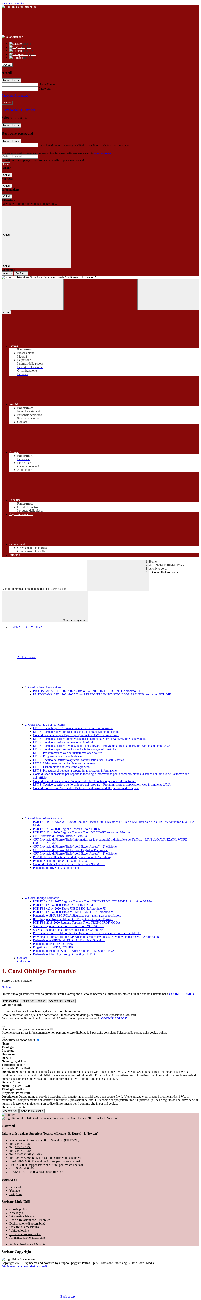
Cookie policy (18, 1209)
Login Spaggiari (102, 152)
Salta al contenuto (13, 3)
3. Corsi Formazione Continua (44, 818)
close (6, 312)
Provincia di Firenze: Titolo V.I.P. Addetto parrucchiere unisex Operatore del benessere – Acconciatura (96, 936)
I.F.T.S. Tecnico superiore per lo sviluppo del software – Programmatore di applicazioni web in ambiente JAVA (102, 745)
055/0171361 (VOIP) (28, 1154)
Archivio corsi (158, 568)
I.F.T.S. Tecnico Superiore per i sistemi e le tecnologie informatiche (74, 749)
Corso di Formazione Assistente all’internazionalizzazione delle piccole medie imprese (86, 788)
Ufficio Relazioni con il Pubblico (29, 1220)
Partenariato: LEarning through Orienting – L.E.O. (64, 954)
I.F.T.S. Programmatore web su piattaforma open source (67, 752)
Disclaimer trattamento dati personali (24, 1266)
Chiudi (6, 174)
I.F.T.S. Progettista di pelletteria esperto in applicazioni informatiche (75, 770)
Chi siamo (23, 961)
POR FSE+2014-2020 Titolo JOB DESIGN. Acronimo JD (69, 908)
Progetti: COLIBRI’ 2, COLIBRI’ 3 (55, 947)
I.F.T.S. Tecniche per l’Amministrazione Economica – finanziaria (73, 728)
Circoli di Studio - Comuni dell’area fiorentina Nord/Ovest (69, 864)
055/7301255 (23, 1150)
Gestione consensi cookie (25, 1234)
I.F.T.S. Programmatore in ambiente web (58, 756)
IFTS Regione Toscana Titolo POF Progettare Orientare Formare (73, 919)
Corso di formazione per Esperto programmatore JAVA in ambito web (76, 735)
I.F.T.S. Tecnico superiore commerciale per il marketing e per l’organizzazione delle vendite (89, 738)
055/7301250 (23, 1143)
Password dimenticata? (16, 95)
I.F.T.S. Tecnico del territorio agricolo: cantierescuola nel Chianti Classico (78, 760)
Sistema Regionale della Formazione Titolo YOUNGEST (68, 926)
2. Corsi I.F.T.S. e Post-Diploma (45, 724)
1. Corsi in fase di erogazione (43, 687)
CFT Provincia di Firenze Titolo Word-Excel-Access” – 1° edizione (75, 853)
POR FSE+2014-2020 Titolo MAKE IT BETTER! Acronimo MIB (75, 912)
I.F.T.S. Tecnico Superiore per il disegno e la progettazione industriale (76, 731)
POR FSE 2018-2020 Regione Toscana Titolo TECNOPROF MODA (76, 922)
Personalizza (10, 1001)
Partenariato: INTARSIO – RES (53, 943)
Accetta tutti (61, 1001)
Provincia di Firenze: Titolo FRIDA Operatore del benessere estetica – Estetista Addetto (87, 933)
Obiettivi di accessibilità (24, 1227)
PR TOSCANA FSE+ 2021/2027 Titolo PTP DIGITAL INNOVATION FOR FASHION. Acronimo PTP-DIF (102, 694)
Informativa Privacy (21, 1216)
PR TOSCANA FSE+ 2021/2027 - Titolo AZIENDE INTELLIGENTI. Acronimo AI (86, 691)
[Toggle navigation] (33, 294)
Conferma (21, 273)
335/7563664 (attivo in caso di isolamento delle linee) (48, 1157)
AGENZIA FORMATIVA (165, 565)
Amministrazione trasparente (27, 1237)
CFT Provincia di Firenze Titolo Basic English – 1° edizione (70, 850)
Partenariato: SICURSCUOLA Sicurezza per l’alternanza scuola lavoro (77, 915)
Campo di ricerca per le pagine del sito (25, 588)
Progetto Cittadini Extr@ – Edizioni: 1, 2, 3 (60, 860)
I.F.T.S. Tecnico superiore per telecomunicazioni (63, 742)
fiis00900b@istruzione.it (49, 1161)
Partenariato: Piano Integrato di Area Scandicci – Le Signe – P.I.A (73, 950)
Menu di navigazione (74, 620)
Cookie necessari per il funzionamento (26, 1029)
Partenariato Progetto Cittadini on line (56, 867)
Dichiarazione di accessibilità (27, 1223)
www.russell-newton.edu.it (19, 1040)
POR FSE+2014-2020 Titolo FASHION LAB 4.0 (64, 905)
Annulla (7, 273)
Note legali (16, 1213)
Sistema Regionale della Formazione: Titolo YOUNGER (68, 929)
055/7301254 (23, 1147)
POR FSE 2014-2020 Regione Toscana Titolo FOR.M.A (68, 829)
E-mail (43, 145)
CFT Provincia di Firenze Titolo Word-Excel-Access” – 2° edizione (75, 846)
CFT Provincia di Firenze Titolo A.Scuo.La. (60, 836)
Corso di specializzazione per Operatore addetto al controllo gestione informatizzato (84, 781)
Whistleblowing (19, 1230)
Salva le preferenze (32, 1110)
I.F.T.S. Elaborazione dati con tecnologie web (61, 767)
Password (45, 88)
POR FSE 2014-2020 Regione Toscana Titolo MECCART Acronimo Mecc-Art (82, 832)
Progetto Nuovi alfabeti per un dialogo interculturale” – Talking (72, 857)
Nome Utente (47, 84)
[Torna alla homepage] (100, 277)
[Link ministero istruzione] (19, 6)
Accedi (7, 64)
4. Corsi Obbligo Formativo (42, 898)
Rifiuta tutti (33, 1001)
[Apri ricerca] (168, 294)
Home (153, 561)
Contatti (22, 958)
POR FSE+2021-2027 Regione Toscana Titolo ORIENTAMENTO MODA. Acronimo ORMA (92, 901)
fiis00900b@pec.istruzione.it (50, 1165)
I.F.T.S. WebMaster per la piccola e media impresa (64, 763)
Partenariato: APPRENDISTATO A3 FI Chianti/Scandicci (69, 940)
